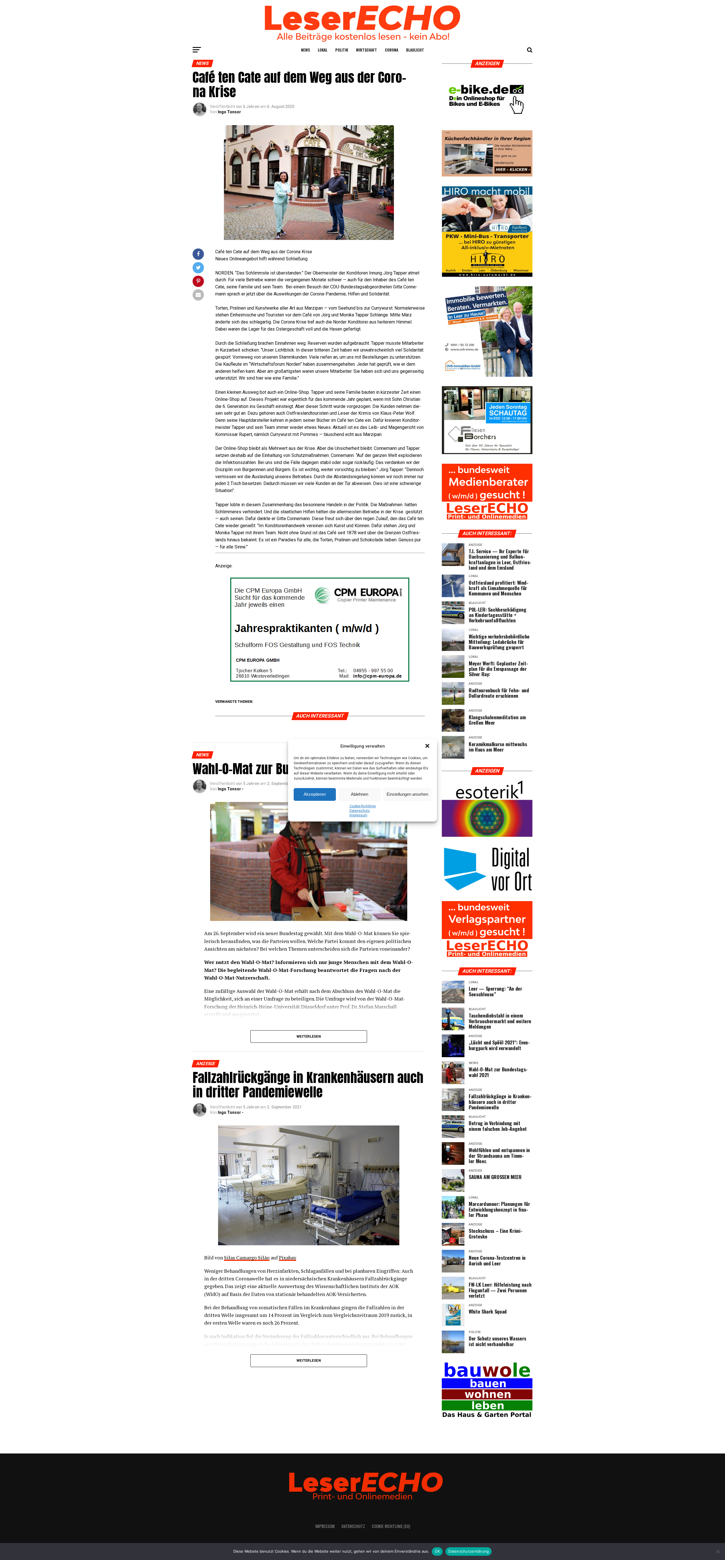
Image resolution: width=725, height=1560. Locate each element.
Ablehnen (359, 794)
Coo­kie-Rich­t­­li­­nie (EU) (391, 1526)
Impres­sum (358, 815)
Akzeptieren (315, 794)
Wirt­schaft (366, 50)
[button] (428, 746)
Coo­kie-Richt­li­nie (362, 806)
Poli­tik (341, 50)
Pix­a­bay (287, 1257)
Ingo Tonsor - (231, 789)
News (305, 50)
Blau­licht (415, 50)
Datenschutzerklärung (468, 1551)
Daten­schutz (359, 811)
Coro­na (391, 50)
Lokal (322, 50)
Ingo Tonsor (229, 112)
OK (437, 1551)
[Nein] (718, 1551)
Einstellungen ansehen (407, 794)
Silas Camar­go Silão (247, 1257)
